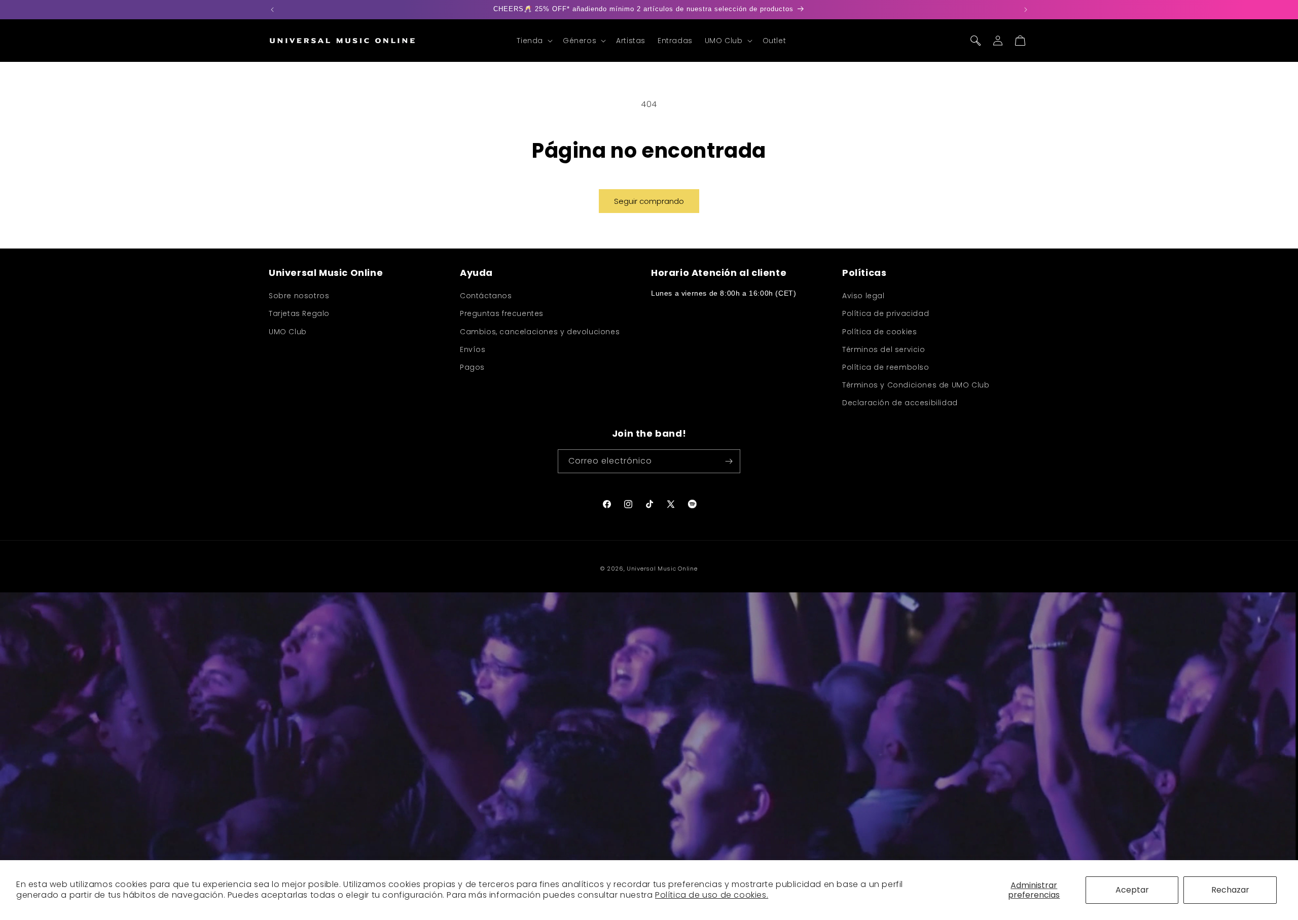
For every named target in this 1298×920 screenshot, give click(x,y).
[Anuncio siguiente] (1026, 9)
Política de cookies (879, 332)
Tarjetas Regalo (299, 314)
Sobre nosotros (299, 296)
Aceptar (1132, 890)
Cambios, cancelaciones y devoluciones (540, 332)
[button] (534, 40)
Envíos (473, 349)
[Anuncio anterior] (272, 9)
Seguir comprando (649, 201)
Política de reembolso (885, 367)
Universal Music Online (662, 568)
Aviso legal (863, 296)
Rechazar (1230, 890)
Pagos (472, 367)
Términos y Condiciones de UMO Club (915, 385)
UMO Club (288, 332)
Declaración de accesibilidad (900, 403)
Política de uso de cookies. (711, 895)
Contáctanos (486, 296)
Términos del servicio (883, 349)
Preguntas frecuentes (502, 314)
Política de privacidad (885, 314)
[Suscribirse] (728, 461)
